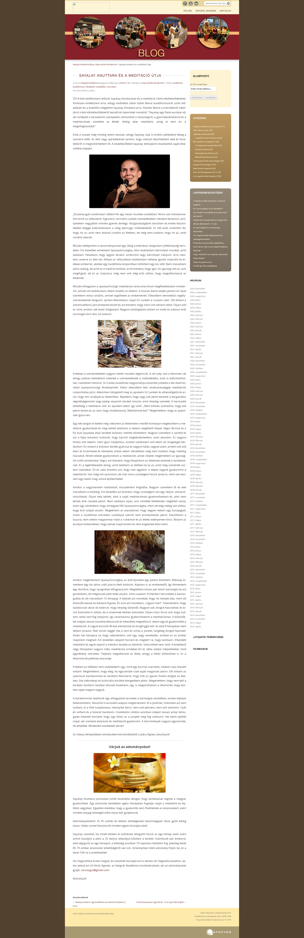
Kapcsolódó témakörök (106, 64)
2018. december (197, 448)
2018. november (197, 451)
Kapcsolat (225, 11)
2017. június (195, 516)
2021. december (197, 341)
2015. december (197, 569)
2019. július (195, 421)
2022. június (195, 334)
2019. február (196, 440)
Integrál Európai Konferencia (207, 138)
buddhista (178, 82)
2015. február (196, 607)
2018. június (195, 470)
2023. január (196, 330)
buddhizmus (79, 86)
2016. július (195, 546)
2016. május (195, 554)
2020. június (195, 383)
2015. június (195, 592)
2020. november (197, 364)
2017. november (197, 497)
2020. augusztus (198, 375)
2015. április (195, 599)
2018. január (196, 489)
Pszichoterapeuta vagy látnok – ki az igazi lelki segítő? (161, 902)
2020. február (196, 394)
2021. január (196, 356)
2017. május (195, 520)
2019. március (196, 436)
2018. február (196, 486)
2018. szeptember (198, 459)
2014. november (197, 618)
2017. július (195, 512)
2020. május (195, 387)
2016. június (195, 550)
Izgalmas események (201, 134)
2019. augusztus (198, 417)
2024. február (196, 319)
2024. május (195, 307)
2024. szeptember (198, 292)
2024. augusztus (198, 296)
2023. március (196, 326)
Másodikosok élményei (204, 157)
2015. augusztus (198, 584)
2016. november (197, 539)
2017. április (195, 524)
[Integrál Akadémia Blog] (91, 11)
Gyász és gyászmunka (202, 262)
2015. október (196, 577)
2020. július (195, 379)
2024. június (195, 303)
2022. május (195, 338)
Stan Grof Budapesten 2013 (205, 172)
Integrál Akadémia (206, 11)
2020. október (196, 368)
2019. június (195, 425)
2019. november (197, 406)
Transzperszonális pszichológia (206, 161)
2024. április (195, 311)
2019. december (197, 402)
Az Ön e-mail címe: (198, 84)
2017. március (196, 527)
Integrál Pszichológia (202, 165)
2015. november (197, 573)
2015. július (195, 588)
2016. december (197, 535)
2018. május (195, 474)
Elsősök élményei (202, 149)
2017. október (196, 501)
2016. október (196, 543)
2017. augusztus (198, 508)
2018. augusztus (198, 463)
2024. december (197, 288)
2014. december (197, 615)
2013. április (195, 626)
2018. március (196, 482)
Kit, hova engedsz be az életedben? (208, 209)
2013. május (195, 622)
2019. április (195, 432)
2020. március (196, 391)
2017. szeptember (198, 505)
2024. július (195, 300)
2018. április (195, 478)
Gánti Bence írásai (200, 130)
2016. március (196, 558)
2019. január (196, 444)
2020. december (197, 360)
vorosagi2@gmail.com (95, 870)
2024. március (196, 315)
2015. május (195, 596)
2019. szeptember (198, 413)
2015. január (196, 611)
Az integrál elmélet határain (204, 176)
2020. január (196, 398)
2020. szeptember (198, 372)
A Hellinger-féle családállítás (205, 266)
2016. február (196, 562)
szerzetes (111, 86)
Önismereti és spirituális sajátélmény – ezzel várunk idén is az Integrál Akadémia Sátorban (210, 247)
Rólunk (188, 11)
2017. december (197, 493)
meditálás (101, 86)
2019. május (195, 429)
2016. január (196, 565)
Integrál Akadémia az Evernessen (207, 126)
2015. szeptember (198, 581)
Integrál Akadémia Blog (83, 64)
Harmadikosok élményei (205, 153)
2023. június (195, 322)
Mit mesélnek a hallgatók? (204, 142)
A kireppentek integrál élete (206, 145)
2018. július (195, 467)
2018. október (196, 455)
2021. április (195, 349)
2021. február (196, 353)
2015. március (196, 603)
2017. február (196, 531)
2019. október (196, 410)
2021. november (197, 345)
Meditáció (90, 86)
